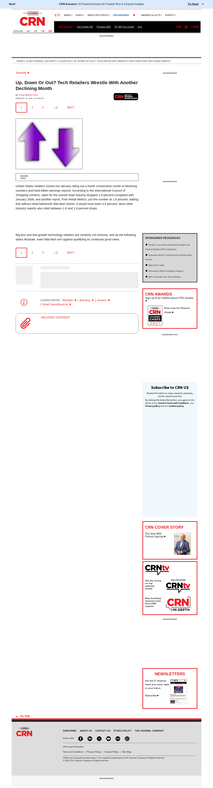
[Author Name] (24, 282)
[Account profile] (186, 27)
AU (28, 31)
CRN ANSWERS (121, 15)
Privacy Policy (94, 751)
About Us (86, 730)
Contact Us (102, 730)
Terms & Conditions (73, 751)
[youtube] (108, 738)
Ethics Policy (122, 730)
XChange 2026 (104, 27)
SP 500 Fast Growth (124, 27)
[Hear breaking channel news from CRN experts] (178, 604)
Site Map (126, 751)
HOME (20, 61)
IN (21, 31)
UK (43, 31)
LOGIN (195, 27)
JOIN (178, 27)
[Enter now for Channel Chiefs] (156, 324)
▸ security (49, 61)
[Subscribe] (178, 703)
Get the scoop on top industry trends (153, 584)
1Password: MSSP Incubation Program (165, 271)
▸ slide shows (33, 61)
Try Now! (193, 3)
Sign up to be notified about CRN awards (169, 298)
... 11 (55, 107)
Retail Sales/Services (55, 304)
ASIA (16, 31)
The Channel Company (149, 730)
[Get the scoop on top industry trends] (178, 586)
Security (21, 72)
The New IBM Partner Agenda (154, 535)
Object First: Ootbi (156, 265)
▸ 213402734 (63, 61)
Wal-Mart (67, 300)
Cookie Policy (112, 751)
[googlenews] (117, 738)
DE (35, 31)
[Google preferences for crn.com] (125, 96)
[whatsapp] (126, 738)
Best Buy (85, 300)
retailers (102, 300)
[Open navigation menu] (57, 15)
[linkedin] (89, 738)
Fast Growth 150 (85, 27)
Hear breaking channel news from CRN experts (153, 602)
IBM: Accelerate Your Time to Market (164, 277)
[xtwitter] (99, 738)
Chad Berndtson (28, 95)
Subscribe (151, 695)
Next (70, 107)
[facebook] (80, 738)
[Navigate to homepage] (32, 26)
